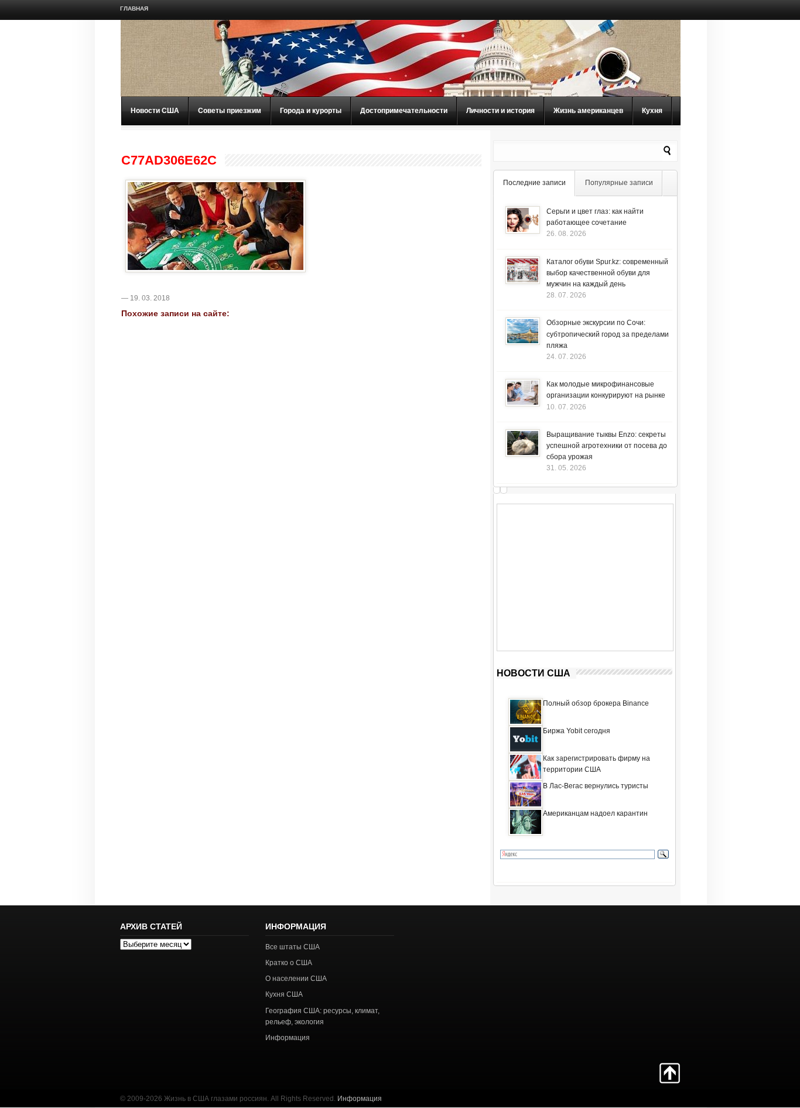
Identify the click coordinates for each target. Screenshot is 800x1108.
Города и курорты (310, 111)
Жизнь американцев (588, 111)
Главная (134, 8)
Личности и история (500, 111)
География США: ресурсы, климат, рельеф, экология (322, 1016)
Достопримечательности (403, 111)
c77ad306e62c (169, 160)
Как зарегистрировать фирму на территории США (596, 764)
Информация (287, 1038)
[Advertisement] (585, 577)
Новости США (155, 111)
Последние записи (534, 183)
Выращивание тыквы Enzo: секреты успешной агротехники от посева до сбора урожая (606, 445)
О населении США (296, 978)
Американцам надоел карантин (595, 813)
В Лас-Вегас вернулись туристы (595, 786)
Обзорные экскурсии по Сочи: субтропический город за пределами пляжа (607, 334)
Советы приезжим (229, 111)
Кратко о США (288, 963)
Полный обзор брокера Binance (596, 703)
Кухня (652, 111)
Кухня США (284, 994)
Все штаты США (292, 947)
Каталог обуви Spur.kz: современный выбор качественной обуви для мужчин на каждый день (607, 273)
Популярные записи (619, 183)
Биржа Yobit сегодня (576, 731)
